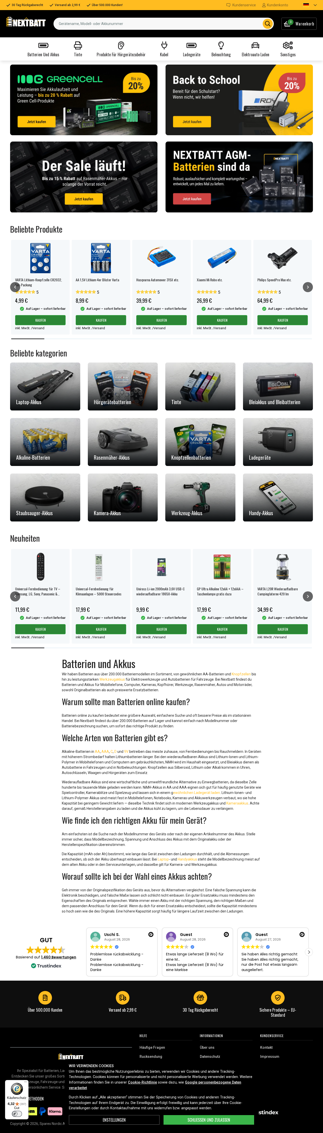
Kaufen (40, 320)
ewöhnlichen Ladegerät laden (196, 793)
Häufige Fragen (152, 1047)
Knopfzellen (241, 674)
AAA (105, 752)
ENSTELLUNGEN (114, 1120)
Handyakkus (187, 859)
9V (126, 752)
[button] (305, 5)
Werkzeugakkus (112, 679)
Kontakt (266, 1047)
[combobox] (163, 24)
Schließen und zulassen (208, 1120)
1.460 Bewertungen (58, 957)
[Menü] (25, 1083)
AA (97, 752)
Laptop (163, 859)
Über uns (207, 1047)
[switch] (17, 1114)
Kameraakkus (237, 803)
